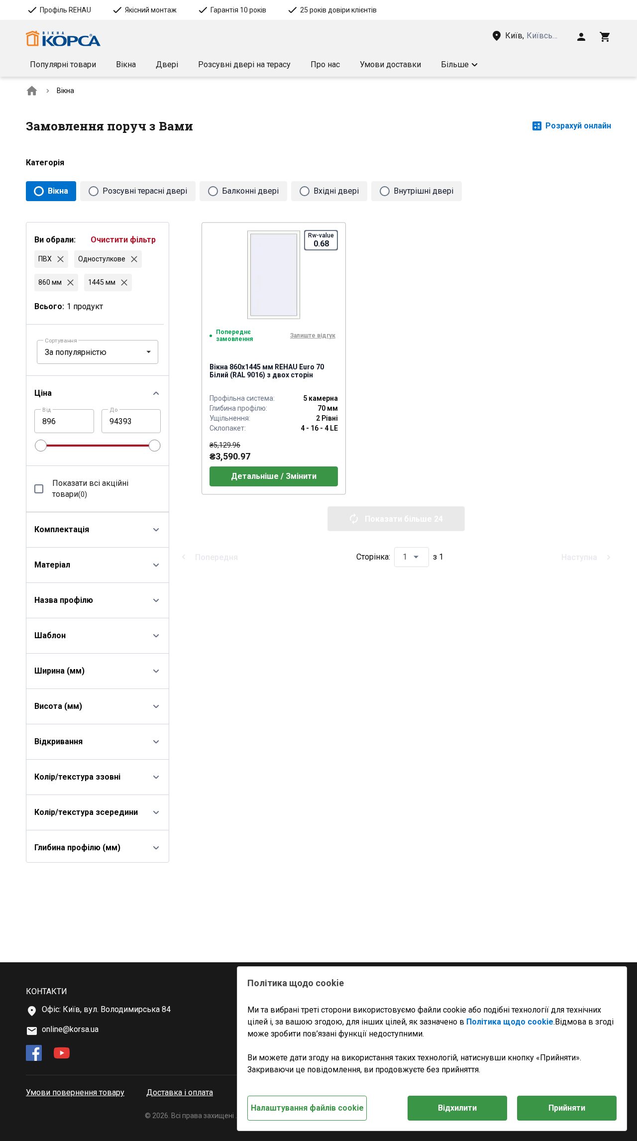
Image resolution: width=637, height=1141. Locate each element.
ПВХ (45, 259)
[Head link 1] (63, 39)
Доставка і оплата (179, 1092)
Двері (167, 64)
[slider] (41, 446)
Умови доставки (390, 64)
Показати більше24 (404, 519)
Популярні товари (63, 64)
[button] (459, 65)
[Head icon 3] (605, 37)
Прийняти (566, 1108)
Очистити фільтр (123, 239)
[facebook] (34, 1054)
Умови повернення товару (75, 1092)
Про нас (325, 64)
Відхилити (457, 1108)
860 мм (50, 282)
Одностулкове (101, 259)
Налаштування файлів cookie (307, 1108)
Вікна (126, 64)
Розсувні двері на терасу (244, 64)
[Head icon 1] (581, 37)
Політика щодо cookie (509, 1022)
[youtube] (62, 1054)
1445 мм (101, 282)
